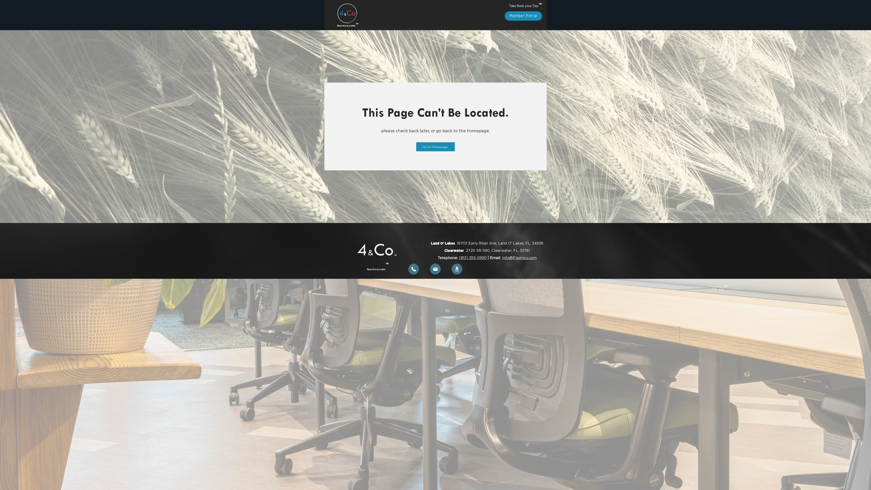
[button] (372, 13)
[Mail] (435, 269)
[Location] (457, 269)
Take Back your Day (523, 6)
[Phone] (413, 269)
